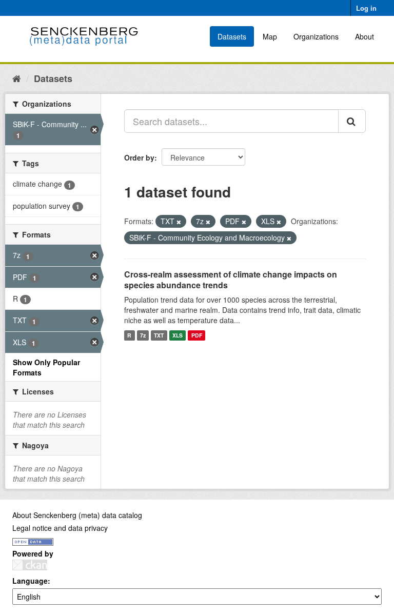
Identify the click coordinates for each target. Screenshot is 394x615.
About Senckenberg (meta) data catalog (77, 515)
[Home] (16, 78)
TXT (159, 335)
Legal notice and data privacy (60, 528)
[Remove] (178, 221)
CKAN (29, 565)
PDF (196, 335)
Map (270, 36)
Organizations (316, 36)
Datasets (232, 36)
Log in (366, 8)
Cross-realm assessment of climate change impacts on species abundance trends (230, 279)
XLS (177, 335)
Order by (139, 157)
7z (143, 335)
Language (30, 581)
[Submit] (352, 121)
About (364, 36)
